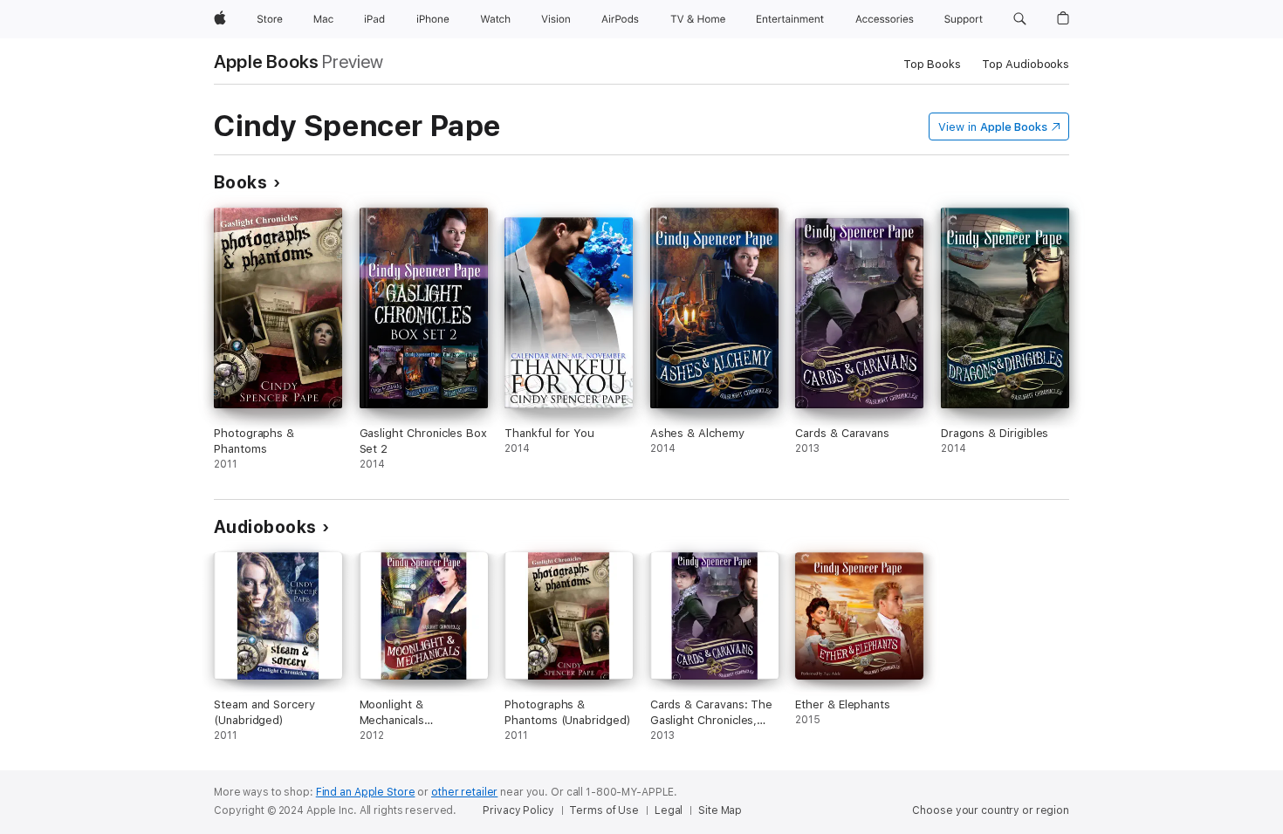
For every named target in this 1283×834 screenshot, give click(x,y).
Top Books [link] (932, 64)
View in (992, 126)
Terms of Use (604, 810)
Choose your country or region (990, 810)
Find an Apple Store (365, 792)
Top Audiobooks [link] (1025, 64)
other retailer (464, 792)
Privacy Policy (518, 810)
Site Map (720, 810)
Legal (669, 810)
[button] (1019, 19)
